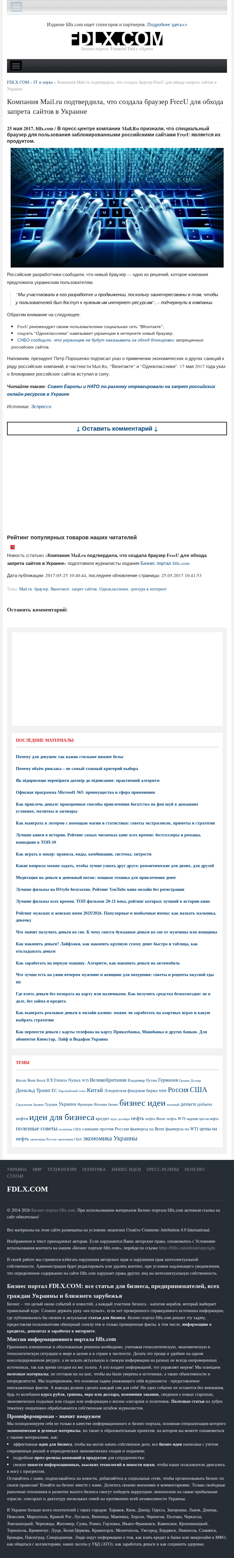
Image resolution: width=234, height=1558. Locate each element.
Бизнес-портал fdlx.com (53, 1210)
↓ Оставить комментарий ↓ (117, 428)
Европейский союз (72, 1091)
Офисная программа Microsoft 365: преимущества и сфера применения (85, 792)
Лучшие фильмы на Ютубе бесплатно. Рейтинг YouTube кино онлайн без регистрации (100, 889)
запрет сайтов (84, 589)
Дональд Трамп (33, 1090)
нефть (137, 1118)
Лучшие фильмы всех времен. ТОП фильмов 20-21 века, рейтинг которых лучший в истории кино (113, 901)
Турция (51, 1104)
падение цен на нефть (202, 1118)
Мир (37, 1169)
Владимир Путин (142, 1080)
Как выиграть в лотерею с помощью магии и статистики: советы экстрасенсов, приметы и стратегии (115, 823)
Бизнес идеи (126, 1169)
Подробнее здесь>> (167, 24)
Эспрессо (41, 406)
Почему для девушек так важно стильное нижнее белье (69, 756)
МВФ (163, 1090)
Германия (168, 1080)
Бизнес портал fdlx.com (165, 563)
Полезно (194, 1169)
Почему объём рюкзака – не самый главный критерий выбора (77, 768)
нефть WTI (176, 1118)
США (198, 1089)
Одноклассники (113, 589)
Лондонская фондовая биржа (131, 1090)
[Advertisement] (117, 484)
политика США (70, 1129)
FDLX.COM (27, 1189)
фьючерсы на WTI (181, 1129)
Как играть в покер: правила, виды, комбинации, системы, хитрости (83, 854)
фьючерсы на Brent (147, 1129)
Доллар (195, 1080)
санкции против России (105, 1129)
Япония (100, 1104)
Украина (67, 1104)
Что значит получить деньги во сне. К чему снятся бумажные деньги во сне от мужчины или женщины (116, 932)
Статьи (15, 1176)
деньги (188, 1103)
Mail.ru (25, 589)
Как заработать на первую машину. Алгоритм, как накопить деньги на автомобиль (98, 963)
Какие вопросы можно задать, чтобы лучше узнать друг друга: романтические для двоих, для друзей (115, 865)
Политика (94, 1169)
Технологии (62, 1169)
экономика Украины (110, 1138)
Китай (95, 1090)
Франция (85, 1104)
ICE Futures (57, 1080)
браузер (41, 589)
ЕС (54, 1090)
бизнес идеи (142, 1102)
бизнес (113, 1104)
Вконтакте (60, 589)
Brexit (41, 1080)
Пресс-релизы (163, 1169)
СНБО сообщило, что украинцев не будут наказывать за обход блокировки (95, 340)
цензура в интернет (149, 589)
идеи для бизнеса (61, 1116)
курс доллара (120, 1118)
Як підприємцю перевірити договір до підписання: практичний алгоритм (88, 780)
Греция (184, 1080)
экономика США (70, 1139)
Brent (31, 1080)
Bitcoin (21, 1080)
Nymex (74, 1080)
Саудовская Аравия (30, 1104)
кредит (102, 1118)
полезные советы (37, 1128)
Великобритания (108, 1079)
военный (173, 1104)
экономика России (43, 1139)
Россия (178, 1089)
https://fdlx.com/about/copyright (187, 1248)
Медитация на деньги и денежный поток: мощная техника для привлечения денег (96, 877)
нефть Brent (155, 1118)
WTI (85, 1080)
